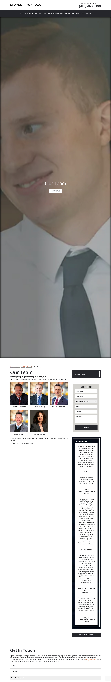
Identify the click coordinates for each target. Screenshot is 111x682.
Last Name (79, 396)
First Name (79, 391)
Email (78, 406)
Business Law (47, 13)
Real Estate (71, 13)
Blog (82, 13)
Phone (78, 411)
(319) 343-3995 (90, 659)
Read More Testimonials (86, 634)
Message (79, 416)
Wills (77, 13)
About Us (27, 13)
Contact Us (88, 13)
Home (21, 13)
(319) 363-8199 (90, 6)
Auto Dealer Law (36, 13)
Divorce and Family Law (59, 13)
